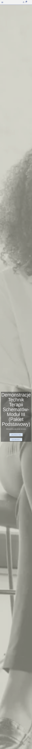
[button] (2, 2)
